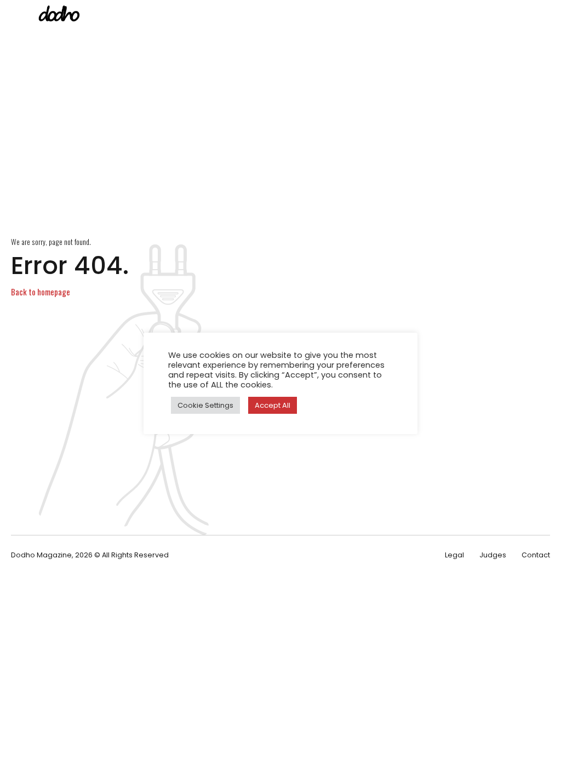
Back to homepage (40, 292)
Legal (454, 555)
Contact (536, 555)
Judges (492, 555)
